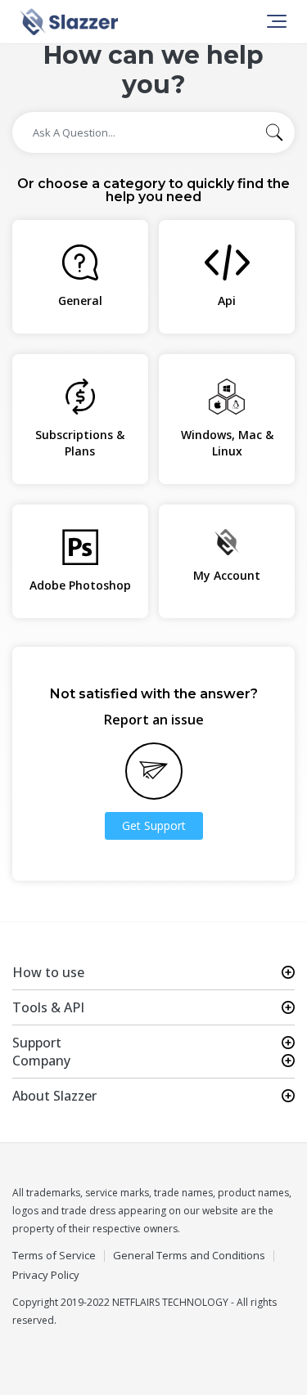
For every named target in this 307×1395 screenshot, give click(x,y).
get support (154, 825)
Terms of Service (54, 1255)
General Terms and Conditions (189, 1255)
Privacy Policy (45, 1275)
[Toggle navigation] (275, 21)
